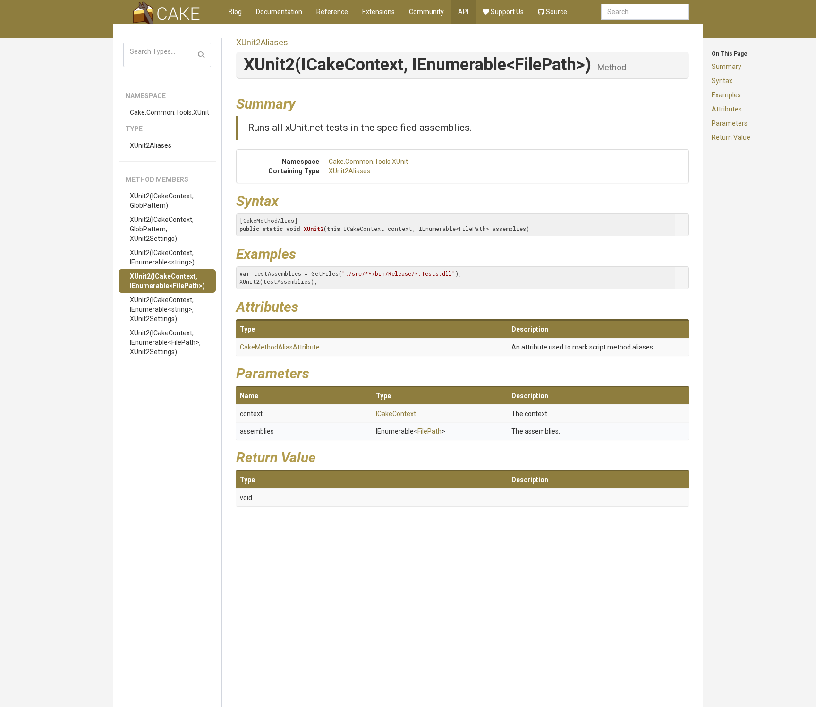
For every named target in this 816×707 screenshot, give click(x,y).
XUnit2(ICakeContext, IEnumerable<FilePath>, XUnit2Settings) (165, 342)
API (463, 12)
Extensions (378, 12)
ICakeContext (396, 413)
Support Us (506, 12)
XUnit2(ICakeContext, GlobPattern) (162, 200)
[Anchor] (303, 102)
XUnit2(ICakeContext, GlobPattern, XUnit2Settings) (162, 229)
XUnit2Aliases (150, 145)
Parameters (730, 123)
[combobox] (645, 12)
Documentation (279, 12)
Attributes (727, 109)
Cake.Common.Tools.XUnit (169, 112)
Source (555, 12)
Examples (726, 95)
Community (426, 12)
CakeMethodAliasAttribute (280, 347)
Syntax (722, 81)
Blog (235, 12)
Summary (726, 66)
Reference (332, 12)
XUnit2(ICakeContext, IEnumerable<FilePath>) (167, 281)
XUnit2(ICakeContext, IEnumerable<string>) (162, 257)
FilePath (429, 431)
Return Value (731, 137)
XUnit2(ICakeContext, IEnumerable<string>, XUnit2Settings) (162, 309)
